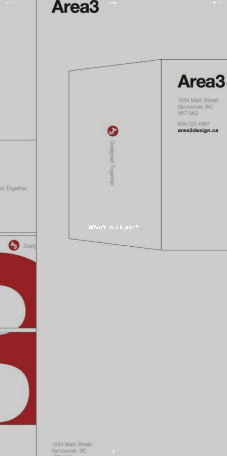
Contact (221, 2)
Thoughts (215, 2)
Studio (11, 2)
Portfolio (6, 2)
